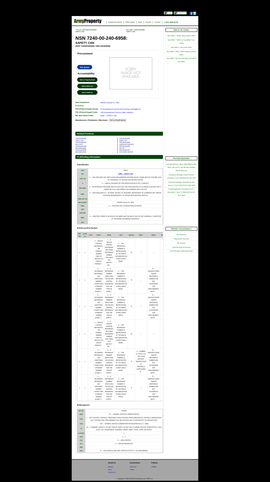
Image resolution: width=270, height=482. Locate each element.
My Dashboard (181, 234)
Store (140, 22)
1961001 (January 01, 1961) (109, 102)
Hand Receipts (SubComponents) (181, 251)
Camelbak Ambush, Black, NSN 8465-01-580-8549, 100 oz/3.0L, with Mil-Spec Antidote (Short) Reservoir (181, 167)
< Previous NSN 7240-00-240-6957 (86, 30)
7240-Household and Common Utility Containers (116, 112)
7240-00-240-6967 (124, 138)
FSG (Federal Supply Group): (87, 109)
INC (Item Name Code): (84, 115)
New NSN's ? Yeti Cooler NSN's (181, 47)
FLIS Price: (79, 106)
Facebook (133, 467)
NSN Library (130, 22)
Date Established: (82, 102)
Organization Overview (181, 239)
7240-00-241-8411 (124, 146)
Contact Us (111, 472)
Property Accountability (181, 229)
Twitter (132, 469)
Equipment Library (115, 22)
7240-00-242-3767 (124, 150)
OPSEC (153, 467)
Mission (110, 467)
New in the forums (181, 30)
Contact (157, 22)
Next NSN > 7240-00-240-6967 (135, 30)
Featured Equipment (181, 158)
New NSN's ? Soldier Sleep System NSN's (181, 36)
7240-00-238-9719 (80, 142)
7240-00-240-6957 (80, 138)
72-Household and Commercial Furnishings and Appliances (120, 109)
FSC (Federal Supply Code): (86, 112)
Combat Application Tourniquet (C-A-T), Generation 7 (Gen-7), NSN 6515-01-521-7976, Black (181, 192)
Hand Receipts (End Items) (181, 247)
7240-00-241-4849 (124, 142)
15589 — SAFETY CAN (108, 116)
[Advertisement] (181, 123)
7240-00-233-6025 (80, 146)
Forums (148, 22)
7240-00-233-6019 (80, 150)
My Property (181, 243)
